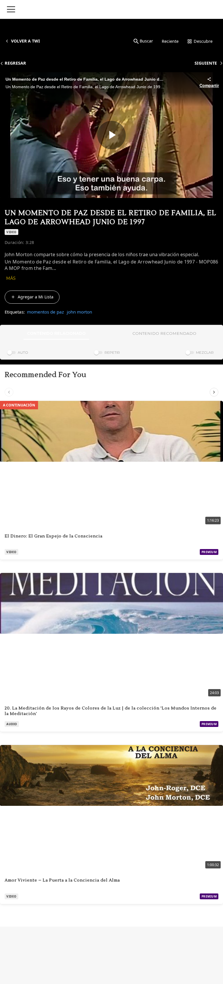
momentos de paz (45, 312)
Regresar (15, 63)
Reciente (170, 41)
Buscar (146, 41)
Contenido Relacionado (56, 333)
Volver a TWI (25, 41)
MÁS (11, 278)
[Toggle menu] (11, 9)
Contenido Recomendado (164, 333)
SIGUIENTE (206, 63)
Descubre (203, 41)
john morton (79, 312)
